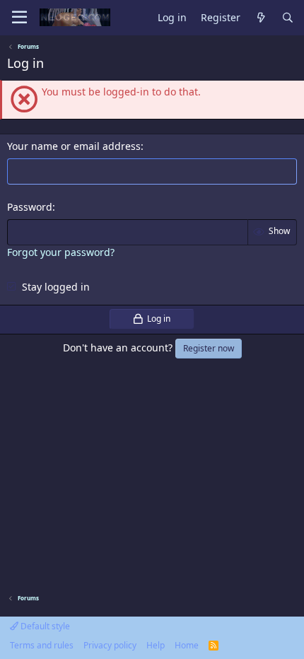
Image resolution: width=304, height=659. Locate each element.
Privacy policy (109, 645)
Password (29, 207)
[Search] (287, 18)
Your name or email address (74, 146)
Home (187, 645)
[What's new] (260, 18)
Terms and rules (42, 645)
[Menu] (19, 17)
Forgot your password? (61, 252)
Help (155, 645)
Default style (44, 626)
